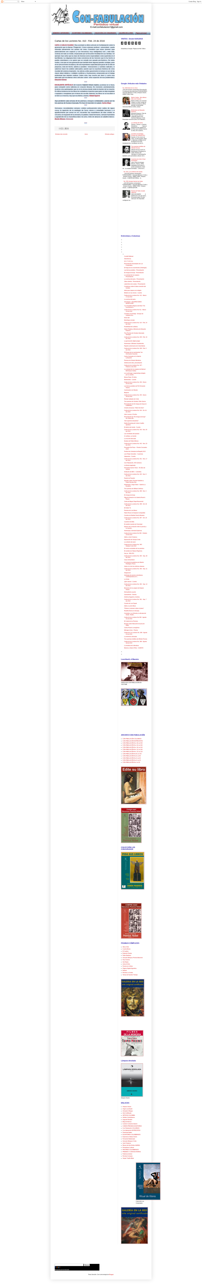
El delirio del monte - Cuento (132, 427)
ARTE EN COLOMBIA (129, 1115)
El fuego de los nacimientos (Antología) (135, 267)
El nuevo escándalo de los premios (134, 548)
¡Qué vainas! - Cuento (130, 581)
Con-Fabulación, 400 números (133, 463)
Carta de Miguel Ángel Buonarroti (133, 501)
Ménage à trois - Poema (131, 630)
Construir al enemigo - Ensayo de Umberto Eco (138, 134)
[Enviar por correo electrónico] (60, 128)
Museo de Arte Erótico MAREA (131, 1145)
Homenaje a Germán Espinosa (133, 530)
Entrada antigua (109, 134)
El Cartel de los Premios (131, 621)
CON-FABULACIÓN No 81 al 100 (132, 754)
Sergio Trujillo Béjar (128, 1158)
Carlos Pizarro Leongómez (132, 627)
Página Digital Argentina (129, 968)
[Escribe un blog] (62, 128)
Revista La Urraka (128, 972)
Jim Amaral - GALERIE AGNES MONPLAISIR (133, 302)
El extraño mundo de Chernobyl (133, 524)
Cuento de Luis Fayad (130, 603)
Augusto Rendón (127, 1119)
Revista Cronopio (128, 1156)
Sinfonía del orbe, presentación (133, 363)
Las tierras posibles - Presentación (134, 270)
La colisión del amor (137, 123)
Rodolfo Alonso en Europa (131, 611)
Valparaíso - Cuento (130, 456)
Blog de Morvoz (127, 1121)
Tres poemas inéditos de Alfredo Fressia (138, 147)
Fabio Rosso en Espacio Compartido (134, 513)
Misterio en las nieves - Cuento (133, 293)
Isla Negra (125, 962)
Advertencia (127, 258)
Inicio (86, 134)
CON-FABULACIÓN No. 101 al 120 (133, 751)
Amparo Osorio (127, 1106)
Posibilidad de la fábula (131, 326)
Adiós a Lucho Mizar (130, 606)
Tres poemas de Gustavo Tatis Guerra (135, 401)
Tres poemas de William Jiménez (133, 488)
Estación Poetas (127, 953)
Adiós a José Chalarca (130, 537)
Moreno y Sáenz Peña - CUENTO (133, 648)
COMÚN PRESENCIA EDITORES (132, 1126)
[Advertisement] (134, 66)
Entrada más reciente (61, 134)
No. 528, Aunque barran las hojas (133, 181)
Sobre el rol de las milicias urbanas (134, 566)
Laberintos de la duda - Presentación (134, 284)
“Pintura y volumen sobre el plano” (134, 608)
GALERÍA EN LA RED (126, 33)
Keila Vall (127, 317)
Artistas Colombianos (129, 1117)
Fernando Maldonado (129, 1139)
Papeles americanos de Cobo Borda (134, 346)
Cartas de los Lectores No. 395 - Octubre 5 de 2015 (133, 545)
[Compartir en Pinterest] (68, 128)
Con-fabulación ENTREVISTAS (131, 1130)
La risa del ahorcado (130, 438)
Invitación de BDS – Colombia (132, 472)
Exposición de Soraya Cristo (132, 539)
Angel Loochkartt (127, 1109)
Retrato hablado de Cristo (131, 399)
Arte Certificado (127, 1113)
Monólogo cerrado (129, 320)
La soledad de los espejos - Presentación (132, 275)
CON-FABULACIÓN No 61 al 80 (132, 756)
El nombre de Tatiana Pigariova (133, 551)
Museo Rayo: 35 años (130, 377)
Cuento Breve (126, 949)
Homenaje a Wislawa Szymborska (134, 343)
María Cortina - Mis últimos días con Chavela (138, 98)
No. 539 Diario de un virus (130, 88)
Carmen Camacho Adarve (130, 1124)
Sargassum (127, 572)
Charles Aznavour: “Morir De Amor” (134, 408)
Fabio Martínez (127, 955)
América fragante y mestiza (132, 597)
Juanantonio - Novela (130, 594)
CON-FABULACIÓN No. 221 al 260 (133, 745)
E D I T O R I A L (128, 261)
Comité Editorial (128, 256)
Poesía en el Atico (128, 966)
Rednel (125, 970)
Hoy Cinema (126, 959)
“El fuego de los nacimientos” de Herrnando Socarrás (133, 353)
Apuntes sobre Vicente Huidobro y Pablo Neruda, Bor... (134, 481)
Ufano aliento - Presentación (132, 281)
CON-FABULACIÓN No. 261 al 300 (133, 743)
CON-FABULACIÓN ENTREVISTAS (133, 741)
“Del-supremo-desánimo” (131, 421)
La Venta (126, 579)
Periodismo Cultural (128, 1147)
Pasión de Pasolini (129, 478)
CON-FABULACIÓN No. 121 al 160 (133, 749)
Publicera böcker (127, 1154)
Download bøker (127, 1132)
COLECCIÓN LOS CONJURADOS (105, 33)
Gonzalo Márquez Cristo (129, 1141)
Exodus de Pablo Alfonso (131, 441)
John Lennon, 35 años (130, 414)
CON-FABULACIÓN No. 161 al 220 (133, 747)
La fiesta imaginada (129, 465)
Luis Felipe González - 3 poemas (133, 454)
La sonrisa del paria (130, 299)
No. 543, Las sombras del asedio (133, 171)
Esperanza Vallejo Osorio (130, 1137)
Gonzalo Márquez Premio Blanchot (133, 957)
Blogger (111, 1274)
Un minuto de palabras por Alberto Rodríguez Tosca (134, 563)
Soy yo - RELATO (129, 553)
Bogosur (126, 392)
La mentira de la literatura (131, 645)
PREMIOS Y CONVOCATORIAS (132, 1151)
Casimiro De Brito (129, 522)
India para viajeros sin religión (132, 290)
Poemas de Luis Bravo (130, 510)
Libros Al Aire (126, 964)
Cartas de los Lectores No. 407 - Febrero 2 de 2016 (133, 366)
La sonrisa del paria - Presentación (134, 279)
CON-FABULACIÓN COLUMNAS (132, 738)
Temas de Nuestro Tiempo (130, 975)
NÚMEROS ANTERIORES (61, 33)
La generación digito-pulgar (132, 341)
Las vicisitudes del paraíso (131, 433)
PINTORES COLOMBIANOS (131, 1149)
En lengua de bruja (129, 495)
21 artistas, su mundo (130, 436)
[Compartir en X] (64, 128)
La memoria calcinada (130, 636)
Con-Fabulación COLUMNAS (131, 1128)
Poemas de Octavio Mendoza (132, 360)
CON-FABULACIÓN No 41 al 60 (132, 758)
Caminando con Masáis (131, 390)
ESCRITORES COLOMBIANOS (82, 33)
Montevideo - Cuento (130, 379)
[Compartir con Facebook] (66, 128)
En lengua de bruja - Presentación (134, 272)
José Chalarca (127, 1143)
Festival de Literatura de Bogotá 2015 (135, 451)
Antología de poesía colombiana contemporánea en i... (133, 575)
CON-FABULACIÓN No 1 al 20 (131, 762)
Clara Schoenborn (129, 560)
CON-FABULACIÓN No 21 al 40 (132, 760)
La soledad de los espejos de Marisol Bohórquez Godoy (135, 369)
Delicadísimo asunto (130, 592)
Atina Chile (126, 947)
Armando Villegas (128, 1111)
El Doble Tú (127, 508)
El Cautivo (125, 951)
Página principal (141, 33)
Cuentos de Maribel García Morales (134, 515)
